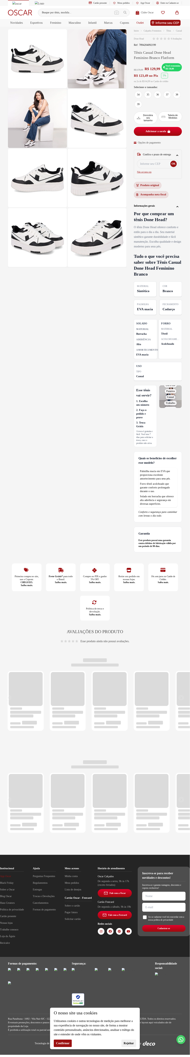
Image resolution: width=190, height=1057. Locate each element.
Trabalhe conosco (9, 929)
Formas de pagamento (44, 909)
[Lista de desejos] (163, 12)
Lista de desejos (73, 889)
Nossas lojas (6, 923)
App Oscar (145, 3)
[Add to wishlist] (120, 36)
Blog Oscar (6, 896)
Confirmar (63, 1043)
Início (136, 30)
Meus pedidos (123, 3)
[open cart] (177, 12)
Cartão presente (100, 3)
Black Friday (7, 882)
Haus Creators (7, 902)
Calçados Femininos (152, 30)
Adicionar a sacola (156, 131)
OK (173, 163)
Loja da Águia (7, 936)
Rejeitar (129, 1043)
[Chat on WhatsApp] (180, 1039)
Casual (179, 30)
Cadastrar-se (164, 928)
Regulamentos (40, 882)
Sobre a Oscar (7, 889)
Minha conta (71, 876)
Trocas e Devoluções (43, 896)
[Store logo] (20, 13)
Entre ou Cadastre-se (170, 3)
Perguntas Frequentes (44, 876)
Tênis (168, 30)
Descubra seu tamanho (148, 118)
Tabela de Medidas (173, 116)
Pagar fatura (71, 912)
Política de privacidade (12, 909)
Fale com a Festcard (117, 915)
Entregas (37, 889)
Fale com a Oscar (118, 893)
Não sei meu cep (144, 172)
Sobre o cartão (72, 905)
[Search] (125, 12)
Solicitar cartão (73, 919)
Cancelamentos (40, 902)
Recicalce (5, 943)
